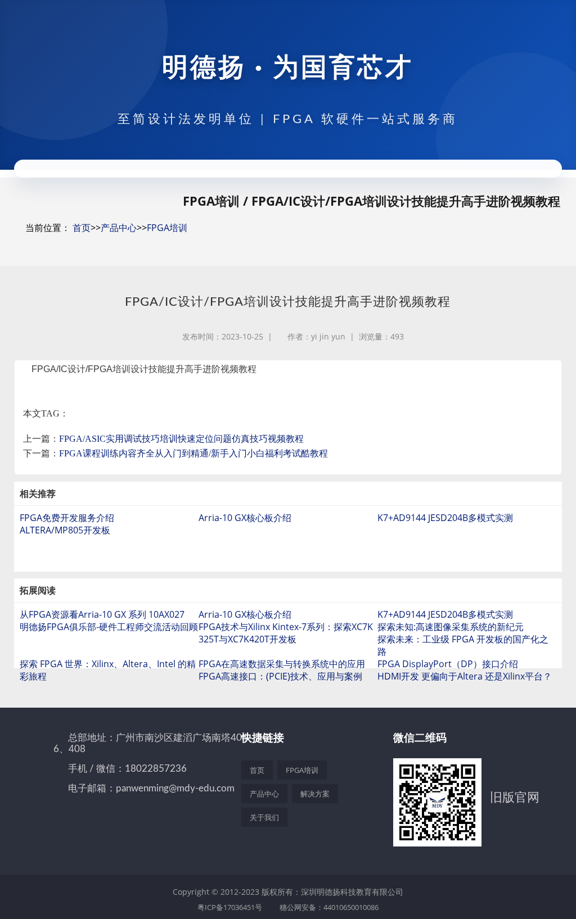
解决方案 (315, 794)
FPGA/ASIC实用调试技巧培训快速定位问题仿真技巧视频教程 (181, 438)
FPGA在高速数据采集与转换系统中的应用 (282, 664)
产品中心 (119, 227)
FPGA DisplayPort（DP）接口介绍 (447, 664)
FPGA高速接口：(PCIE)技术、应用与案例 (280, 676)
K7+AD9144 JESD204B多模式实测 (445, 517)
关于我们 (264, 817)
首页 (82, 227)
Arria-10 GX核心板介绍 (245, 517)
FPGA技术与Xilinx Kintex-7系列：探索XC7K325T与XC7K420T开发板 (286, 633)
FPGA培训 (167, 227)
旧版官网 (514, 796)
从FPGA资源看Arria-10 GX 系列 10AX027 (102, 614)
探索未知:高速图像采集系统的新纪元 (450, 627)
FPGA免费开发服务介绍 (67, 517)
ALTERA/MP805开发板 (65, 530)
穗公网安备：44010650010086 (329, 907)
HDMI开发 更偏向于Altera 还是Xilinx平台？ (464, 676)
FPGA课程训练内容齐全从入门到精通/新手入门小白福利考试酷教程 (193, 453)
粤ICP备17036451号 (229, 907)
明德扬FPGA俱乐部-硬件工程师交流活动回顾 (109, 627)
